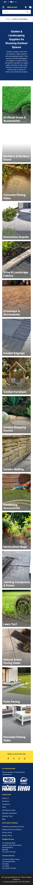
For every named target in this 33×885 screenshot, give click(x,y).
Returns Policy (7, 835)
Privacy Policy (7, 832)
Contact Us (6, 804)
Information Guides (8, 810)
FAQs (4, 807)
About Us (5, 798)
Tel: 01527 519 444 (8, 852)
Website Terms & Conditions (12, 829)
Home (8, 19)
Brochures (5, 801)
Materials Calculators (9, 813)
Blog (3, 819)
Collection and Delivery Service (13, 826)
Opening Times (7, 816)
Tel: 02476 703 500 (9, 868)
